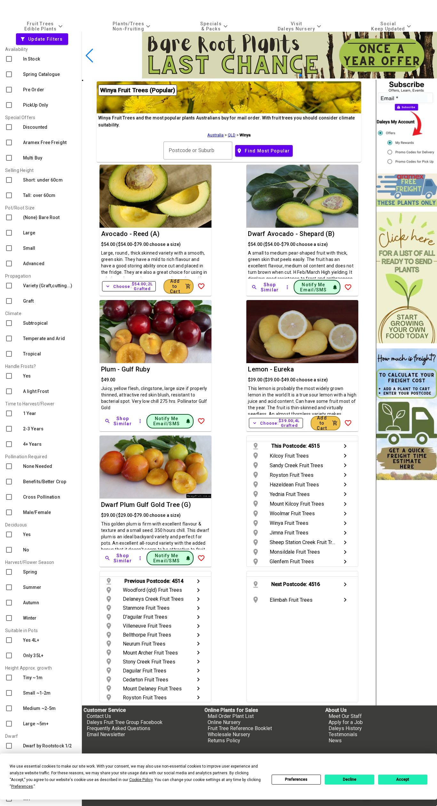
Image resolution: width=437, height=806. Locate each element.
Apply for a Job (346, 722)
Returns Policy (224, 740)
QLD (231, 135)
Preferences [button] (22, 786)
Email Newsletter (106, 734)
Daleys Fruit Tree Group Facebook (125, 722)
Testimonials (343, 734)
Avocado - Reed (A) (130, 234)
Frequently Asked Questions (118, 728)
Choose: (129, 286)
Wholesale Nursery (229, 734)
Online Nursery (224, 722)
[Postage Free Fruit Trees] (406, 190)
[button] (295, 75)
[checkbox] (41, 59)
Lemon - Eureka (271, 369)
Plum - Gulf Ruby (125, 369)
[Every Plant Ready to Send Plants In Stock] (406, 277)
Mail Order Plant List (231, 716)
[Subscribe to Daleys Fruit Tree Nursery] (406, 124)
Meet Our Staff (345, 716)
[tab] (44, 26)
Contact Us (99, 716)
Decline (349, 779)
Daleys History (345, 728)
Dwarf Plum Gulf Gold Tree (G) (146, 505)
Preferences (296, 779)
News (335, 740)
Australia (215, 135)
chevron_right (345, 446)
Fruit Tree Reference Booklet (240, 728)
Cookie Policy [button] (141, 780)
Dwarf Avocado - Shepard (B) (291, 234)
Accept (402, 779)
